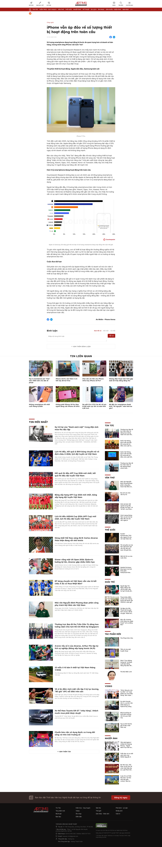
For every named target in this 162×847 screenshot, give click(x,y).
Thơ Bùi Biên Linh (126, 672)
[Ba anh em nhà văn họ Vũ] (112, 496)
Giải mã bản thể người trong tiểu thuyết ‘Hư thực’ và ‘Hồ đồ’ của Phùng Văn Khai (126, 507)
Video (108, 686)
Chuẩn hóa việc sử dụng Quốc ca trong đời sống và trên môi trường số (75, 733)
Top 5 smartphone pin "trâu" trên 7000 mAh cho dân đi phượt (39, 380)
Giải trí (110, 582)
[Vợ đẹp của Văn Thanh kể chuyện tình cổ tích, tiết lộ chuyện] (112, 612)
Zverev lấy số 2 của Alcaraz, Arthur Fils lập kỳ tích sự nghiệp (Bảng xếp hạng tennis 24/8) (76, 647)
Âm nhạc (101, 9)
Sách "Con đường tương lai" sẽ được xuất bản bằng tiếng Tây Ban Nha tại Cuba (126, 664)
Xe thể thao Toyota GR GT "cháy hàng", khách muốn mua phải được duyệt (76, 711)
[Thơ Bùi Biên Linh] (112, 675)
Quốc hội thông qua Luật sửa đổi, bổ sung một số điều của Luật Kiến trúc (126, 455)
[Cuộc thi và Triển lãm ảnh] (112, 780)
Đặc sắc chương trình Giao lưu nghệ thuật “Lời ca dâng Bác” (126, 622)
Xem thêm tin (65, 752)
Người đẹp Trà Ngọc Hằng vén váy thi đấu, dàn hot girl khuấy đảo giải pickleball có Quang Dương (126, 590)
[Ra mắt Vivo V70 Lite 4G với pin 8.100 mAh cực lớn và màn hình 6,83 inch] (94, 394)
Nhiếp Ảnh (77, 9)
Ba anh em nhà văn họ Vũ (125, 493)
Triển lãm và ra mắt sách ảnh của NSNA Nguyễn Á (126, 755)
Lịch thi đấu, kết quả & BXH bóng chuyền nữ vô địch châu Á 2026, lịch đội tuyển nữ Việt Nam (77, 452)
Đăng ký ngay (120, 797)
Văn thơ (61, 9)
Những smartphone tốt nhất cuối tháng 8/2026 (39, 405)
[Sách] (112, 664)
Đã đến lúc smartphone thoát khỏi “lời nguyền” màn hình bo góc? (120, 406)
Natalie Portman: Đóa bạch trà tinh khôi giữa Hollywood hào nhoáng (126, 571)
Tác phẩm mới (113, 634)
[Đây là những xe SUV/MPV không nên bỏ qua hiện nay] (112, 716)
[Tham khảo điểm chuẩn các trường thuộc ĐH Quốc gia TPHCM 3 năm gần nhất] (112, 601)
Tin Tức (35, 9)
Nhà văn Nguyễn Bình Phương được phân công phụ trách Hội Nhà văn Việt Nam (76, 604)
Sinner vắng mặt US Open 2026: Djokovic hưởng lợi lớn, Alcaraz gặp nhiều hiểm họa (75, 560)
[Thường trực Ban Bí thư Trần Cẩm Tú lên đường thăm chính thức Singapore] (112, 467)
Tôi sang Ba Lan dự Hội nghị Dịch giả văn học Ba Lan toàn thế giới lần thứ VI (126, 548)
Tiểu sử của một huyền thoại (125, 650)
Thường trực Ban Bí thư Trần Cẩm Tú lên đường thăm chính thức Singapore (126, 466)
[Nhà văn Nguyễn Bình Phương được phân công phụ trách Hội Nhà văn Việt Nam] (41, 609)
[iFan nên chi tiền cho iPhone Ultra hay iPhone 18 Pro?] (94, 368)
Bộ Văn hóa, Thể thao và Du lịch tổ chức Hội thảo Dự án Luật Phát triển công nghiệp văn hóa (126, 769)
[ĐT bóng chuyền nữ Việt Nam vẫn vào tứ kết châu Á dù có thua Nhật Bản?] (41, 588)
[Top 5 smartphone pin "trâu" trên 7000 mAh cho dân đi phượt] (41, 368)
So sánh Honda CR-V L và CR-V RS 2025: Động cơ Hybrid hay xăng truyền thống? (126, 705)
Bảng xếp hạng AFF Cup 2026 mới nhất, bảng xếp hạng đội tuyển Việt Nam (76, 496)
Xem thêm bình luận (82, 346)
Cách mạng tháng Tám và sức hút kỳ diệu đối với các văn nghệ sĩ (126, 517)
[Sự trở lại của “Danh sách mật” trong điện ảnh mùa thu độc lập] (41, 434)
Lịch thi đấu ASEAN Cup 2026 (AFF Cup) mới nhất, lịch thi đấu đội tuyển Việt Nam (75, 517)
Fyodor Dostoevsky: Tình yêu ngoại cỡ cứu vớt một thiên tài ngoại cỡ (126, 537)
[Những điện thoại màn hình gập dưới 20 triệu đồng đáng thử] (121, 368)
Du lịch (93, 9)
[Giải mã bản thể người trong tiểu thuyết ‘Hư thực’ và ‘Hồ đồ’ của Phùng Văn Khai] (112, 508)
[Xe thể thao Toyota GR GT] (41, 717)
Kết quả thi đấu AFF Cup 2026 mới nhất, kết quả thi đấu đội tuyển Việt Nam (75, 474)
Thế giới (68, 9)
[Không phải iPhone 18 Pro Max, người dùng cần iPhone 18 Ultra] (68, 394)
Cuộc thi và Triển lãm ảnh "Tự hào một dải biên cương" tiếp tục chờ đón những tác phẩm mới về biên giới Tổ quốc (126, 781)
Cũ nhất (112, 330)
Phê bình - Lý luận (122, 808)
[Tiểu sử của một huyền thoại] (112, 653)
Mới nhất (105, 330)
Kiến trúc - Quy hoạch (48, 9)
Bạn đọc (126, 9)
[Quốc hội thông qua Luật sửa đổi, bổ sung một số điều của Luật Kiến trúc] (112, 455)
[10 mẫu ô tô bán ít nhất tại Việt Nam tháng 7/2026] (41, 674)
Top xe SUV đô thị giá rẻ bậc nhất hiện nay (126, 725)
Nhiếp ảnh (111, 738)
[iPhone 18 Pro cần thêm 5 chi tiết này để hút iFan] (68, 368)
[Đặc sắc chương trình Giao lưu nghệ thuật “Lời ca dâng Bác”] (112, 623)
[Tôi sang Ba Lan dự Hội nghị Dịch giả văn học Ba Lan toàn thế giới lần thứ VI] (112, 549)
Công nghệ (50, 22)
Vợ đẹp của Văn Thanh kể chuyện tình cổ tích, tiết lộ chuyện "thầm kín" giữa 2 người (126, 611)
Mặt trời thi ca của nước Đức (126, 557)
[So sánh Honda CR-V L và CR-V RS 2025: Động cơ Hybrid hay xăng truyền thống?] (112, 705)
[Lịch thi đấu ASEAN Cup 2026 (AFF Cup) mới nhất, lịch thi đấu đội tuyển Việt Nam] (41, 523)
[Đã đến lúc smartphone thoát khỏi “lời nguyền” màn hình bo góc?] (121, 394)
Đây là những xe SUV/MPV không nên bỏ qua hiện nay (125, 715)
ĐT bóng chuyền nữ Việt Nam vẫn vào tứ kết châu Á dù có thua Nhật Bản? (75, 582)
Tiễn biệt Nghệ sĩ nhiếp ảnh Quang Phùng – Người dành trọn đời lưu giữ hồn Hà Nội (126, 745)
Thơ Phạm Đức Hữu (126, 638)
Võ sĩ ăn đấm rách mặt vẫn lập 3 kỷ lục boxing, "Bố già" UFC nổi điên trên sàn (77, 690)
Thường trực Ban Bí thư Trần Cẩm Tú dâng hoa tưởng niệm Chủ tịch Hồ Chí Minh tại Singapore (77, 625)
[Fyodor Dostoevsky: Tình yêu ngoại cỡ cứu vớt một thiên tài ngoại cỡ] (112, 537)
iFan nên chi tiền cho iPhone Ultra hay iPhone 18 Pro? (93, 380)
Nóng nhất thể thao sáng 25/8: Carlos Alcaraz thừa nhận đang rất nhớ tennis (76, 539)
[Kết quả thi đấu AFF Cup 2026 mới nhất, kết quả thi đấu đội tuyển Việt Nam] (41, 480)
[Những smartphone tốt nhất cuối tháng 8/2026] (41, 394)
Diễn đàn (79, 816)
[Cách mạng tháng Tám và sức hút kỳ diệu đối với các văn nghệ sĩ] (112, 519)
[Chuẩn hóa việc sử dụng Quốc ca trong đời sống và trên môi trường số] (41, 739)
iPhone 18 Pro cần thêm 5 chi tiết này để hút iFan (66, 380)
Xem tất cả (97, 331)
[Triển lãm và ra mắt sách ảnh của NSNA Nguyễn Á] (112, 757)
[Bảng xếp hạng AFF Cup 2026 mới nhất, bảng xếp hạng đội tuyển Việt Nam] (41, 501)
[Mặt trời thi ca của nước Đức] (112, 560)
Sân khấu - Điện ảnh (113, 9)
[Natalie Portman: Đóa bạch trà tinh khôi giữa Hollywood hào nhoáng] (112, 571)
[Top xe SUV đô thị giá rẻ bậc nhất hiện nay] (112, 727)
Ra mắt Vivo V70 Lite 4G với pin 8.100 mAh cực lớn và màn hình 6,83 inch (94, 406)
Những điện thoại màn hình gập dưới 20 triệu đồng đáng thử (121, 380)
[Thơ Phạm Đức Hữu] (112, 642)
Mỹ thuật (86, 9)
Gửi (112, 336)
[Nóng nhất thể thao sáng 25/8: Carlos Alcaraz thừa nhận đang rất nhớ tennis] (41, 544)
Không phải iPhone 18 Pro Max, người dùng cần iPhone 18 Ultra (67, 405)
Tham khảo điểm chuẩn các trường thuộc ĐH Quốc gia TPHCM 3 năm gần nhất (126, 600)
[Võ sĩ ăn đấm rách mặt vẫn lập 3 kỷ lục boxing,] (41, 696)
